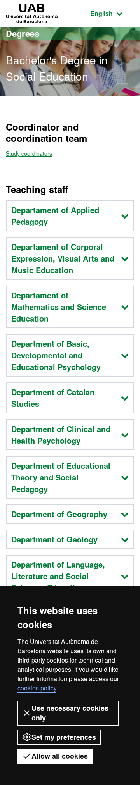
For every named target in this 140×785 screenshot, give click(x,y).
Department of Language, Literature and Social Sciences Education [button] (58, 576)
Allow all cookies (60, 756)
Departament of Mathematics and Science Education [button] (58, 306)
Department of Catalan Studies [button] (52, 397)
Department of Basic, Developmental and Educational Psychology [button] (56, 355)
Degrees (22, 33)
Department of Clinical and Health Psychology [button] (60, 434)
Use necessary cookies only (70, 713)
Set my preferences (64, 737)
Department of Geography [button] (59, 514)
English (112, 13)
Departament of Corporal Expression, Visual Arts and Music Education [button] (62, 258)
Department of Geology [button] (54, 539)
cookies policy (37, 687)
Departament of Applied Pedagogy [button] (55, 215)
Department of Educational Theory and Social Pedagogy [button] (60, 477)
